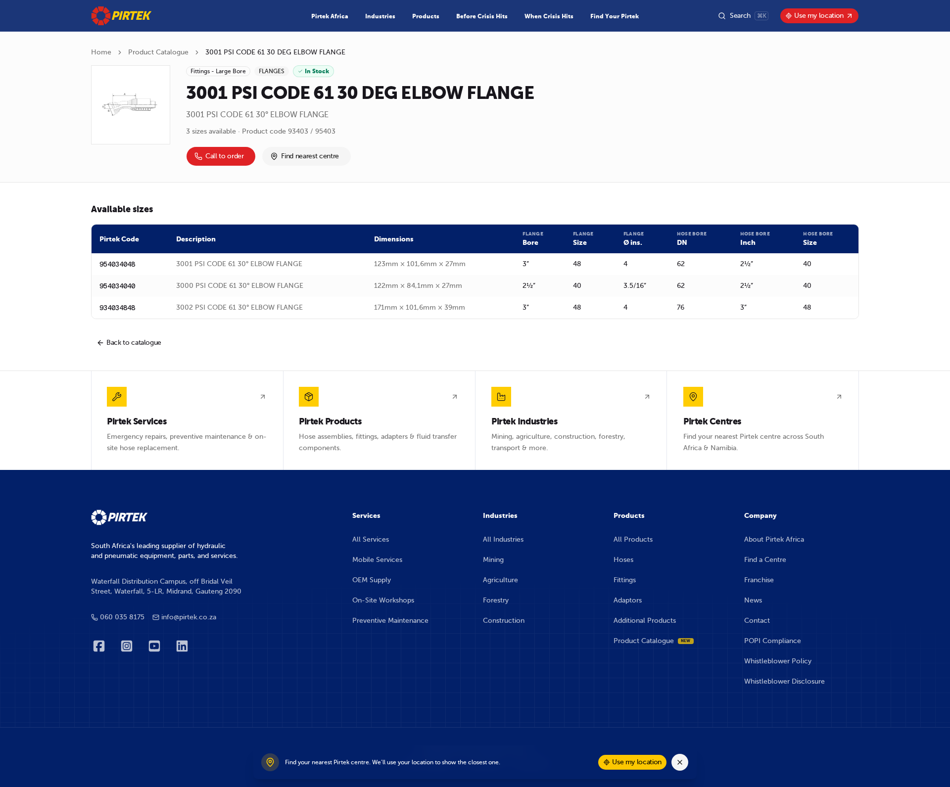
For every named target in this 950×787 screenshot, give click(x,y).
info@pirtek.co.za (188, 617)
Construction (503, 620)
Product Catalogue (158, 52)
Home (101, 52)
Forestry (496, 600)
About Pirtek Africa (774, 539)
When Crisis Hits (548, 16)
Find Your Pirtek (614, 16)
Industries (380, 16)
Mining (493, 559)
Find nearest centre (309, 156)
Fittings (625, 580)
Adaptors (628, 600)
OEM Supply (371, 580)
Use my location (819, 15)
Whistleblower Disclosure (784, 681)
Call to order (224, 156)
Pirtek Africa (329, 16)
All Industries (503, 539)
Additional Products (645, 620)
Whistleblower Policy (777, 661)
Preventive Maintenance (390, 620)
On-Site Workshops (383, 600)
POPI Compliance (772, 641)
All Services (370, 539)
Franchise (759, 580)
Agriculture (500, 580)
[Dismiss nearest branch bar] (680, 762)
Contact (757, 620)
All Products (633, 539)
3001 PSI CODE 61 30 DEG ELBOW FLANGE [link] (275, 52)
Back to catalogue (133, 342)
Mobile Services (377, 559)
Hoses (623, 559)
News (753, 600)
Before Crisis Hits (482, 16)
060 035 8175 (122, 617)
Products (425, 16)
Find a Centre (765, 559)
